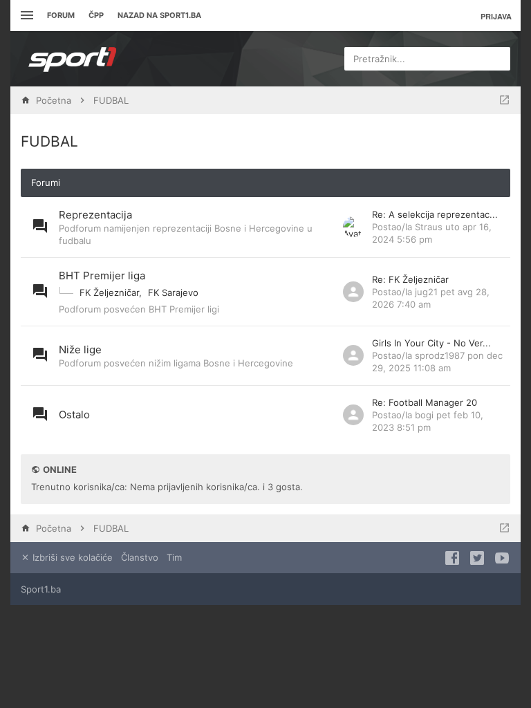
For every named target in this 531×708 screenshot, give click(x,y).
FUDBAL (49, 141)
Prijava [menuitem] (496, 16)
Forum (61, 15)
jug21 (426, 291)
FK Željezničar (109, 292)
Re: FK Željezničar (410, 279)
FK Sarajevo (173, 292)
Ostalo (74, 414)
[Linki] (25, 15)
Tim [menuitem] (174, 557)
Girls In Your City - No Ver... (431, 342)
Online (60, 469)
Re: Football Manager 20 (424, 402)
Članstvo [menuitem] (139, 557)
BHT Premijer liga (102, 275)
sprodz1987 (440, 355)
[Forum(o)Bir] (504, 100)
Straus (428, 226)
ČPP (96, 15)
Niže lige (80, 349)
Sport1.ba (41, 589)
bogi (424, 414)
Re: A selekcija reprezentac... (435, 214)
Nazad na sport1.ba (159, 15)
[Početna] (72, 58)
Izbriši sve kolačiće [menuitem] (71, 557)
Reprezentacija (95, 214)
